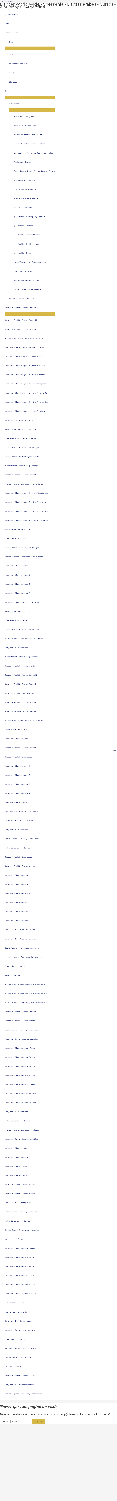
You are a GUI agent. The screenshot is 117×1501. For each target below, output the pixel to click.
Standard (13, 82)
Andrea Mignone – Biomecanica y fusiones (23, 1130)
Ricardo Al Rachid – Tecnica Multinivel (21, 1376)
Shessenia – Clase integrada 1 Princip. (20, 1084)
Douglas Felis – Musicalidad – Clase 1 (20, 438)
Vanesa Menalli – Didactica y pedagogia (22, 466)
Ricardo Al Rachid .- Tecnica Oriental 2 (21, 675)
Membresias (10, 42)
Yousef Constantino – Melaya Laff (28, 135)
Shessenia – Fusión (13, 1366)
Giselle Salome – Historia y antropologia (22, 447)
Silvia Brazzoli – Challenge (25, 180)
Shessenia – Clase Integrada (17, 1148)
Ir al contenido (6, 1)
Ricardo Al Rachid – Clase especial (19, 757)
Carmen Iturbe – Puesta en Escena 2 (20, 939)
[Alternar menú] (30, 48)
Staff (6, 24)
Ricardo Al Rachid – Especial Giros (19, 693)
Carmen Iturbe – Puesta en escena (20, 820)
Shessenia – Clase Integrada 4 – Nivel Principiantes (26, 520)
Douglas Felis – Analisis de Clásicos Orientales (33, 153)
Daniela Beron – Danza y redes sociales (22, 1230)
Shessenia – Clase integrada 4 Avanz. (20, 1075)
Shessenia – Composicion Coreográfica (21, 420)
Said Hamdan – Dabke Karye (17, 1312)
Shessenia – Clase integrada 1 (17, 566)
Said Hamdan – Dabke (14, 1239)
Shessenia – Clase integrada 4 (17, 593)
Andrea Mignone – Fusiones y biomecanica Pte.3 (26, 1002)
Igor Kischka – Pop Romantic (26, 244)
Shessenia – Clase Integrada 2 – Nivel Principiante (26, 393)
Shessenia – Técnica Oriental (26, 198)
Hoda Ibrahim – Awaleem (25, 271)
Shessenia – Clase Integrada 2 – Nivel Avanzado (25, 356)
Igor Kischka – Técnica (23, 226)
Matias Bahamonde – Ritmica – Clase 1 (21, 429)
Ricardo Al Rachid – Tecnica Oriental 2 (21, 320)
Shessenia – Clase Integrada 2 (17, 775)
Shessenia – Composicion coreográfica (21, 811)
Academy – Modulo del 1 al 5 (21, 298)
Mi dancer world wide (18, 64)
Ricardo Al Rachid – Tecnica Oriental (20, 308)
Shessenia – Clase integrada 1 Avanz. (20, 1048)
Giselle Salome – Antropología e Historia (22, 457)
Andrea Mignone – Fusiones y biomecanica (23, 1394)
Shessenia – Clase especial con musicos (22, 602)
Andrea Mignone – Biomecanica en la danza (24, 557)
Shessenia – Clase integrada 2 (17, 575)
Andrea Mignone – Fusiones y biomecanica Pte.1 (25, 984)
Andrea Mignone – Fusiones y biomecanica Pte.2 (26, 993)
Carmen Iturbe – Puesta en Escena (20, 930)
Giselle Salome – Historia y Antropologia (22, 948)
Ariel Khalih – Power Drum (25, 126)
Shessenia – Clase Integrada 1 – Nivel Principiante (26, 384)
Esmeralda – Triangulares (24, 116)
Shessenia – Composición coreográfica (21, 1039)
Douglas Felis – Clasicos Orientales (19, 1385)
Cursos (7, 91)
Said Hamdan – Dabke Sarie (17, 1303)
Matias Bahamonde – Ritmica (17, 529)
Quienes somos (11, 15)
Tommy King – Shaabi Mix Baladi (18, 1357)
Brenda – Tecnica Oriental (25, 189)
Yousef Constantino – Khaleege (27, 289)
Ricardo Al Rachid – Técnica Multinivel (30, 144)
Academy (13, 73)
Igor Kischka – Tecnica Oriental (27, 235)
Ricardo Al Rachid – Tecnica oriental (20, 666)
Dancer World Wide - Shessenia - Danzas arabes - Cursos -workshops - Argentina (58, 5)
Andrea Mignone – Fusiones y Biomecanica (23, 957)
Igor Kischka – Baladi (23, 253)
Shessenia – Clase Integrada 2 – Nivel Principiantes (26, 502)
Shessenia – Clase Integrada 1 (17, 766)
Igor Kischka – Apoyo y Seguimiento (29, 217)
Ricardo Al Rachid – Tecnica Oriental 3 (21, 329)
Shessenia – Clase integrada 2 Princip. (21, 1093)
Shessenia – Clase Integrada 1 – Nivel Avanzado (25, 347)
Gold (11, 55)
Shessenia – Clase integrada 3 (17, 584)
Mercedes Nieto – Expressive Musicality (21, 1348)
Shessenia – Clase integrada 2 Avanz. (20, 1057)
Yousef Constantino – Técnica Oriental (30, 262)
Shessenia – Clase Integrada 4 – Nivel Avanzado (25, 375)
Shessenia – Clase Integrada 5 (17, 802)
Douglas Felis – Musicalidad (16, 538)
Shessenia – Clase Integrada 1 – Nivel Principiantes (26, 493)
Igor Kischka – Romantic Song (27, 280)
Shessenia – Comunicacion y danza (20, 1330)
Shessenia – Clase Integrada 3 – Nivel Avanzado (25, 366)
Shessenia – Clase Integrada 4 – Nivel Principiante (26, 411)
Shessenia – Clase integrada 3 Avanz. (20, 1066)
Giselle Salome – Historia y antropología (22, 839)
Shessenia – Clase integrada (16, 739)
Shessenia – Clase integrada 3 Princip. (21, 1103)
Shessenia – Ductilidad (23, 207)
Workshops (14, 104)
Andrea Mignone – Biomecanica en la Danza (24, 338)
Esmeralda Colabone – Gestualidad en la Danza (34, 171)
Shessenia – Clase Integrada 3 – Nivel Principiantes (26, 402)
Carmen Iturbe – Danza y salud (18, 1203)
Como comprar (11, 33)
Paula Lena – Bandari (23, 162)
